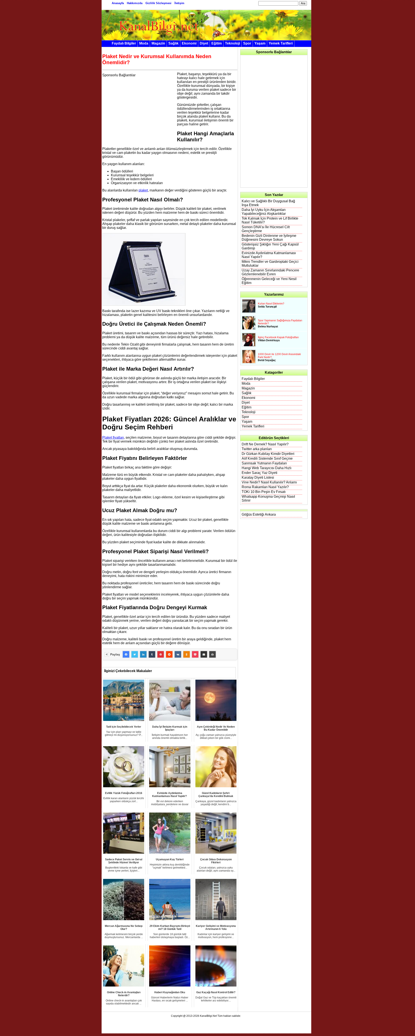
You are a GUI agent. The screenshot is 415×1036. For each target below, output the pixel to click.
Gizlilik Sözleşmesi (158, 3)
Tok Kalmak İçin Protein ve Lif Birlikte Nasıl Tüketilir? (270, 220)
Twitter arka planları (257, 449)
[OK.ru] (186, 654)
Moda (143, 43)
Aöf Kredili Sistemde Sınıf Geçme (267, 458)
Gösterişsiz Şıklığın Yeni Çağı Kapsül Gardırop (270, 246)
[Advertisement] (138, 107)
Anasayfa (118, 3)
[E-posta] (203, 654)
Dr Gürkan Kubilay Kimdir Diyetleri (268, 454)
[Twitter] (134, 654)
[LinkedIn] (143, 654)
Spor (247, 43)
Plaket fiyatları (113, 437)
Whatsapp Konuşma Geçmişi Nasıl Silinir (268, 498)
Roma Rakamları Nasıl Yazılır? (265, 487)
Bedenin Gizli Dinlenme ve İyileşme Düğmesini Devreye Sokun (269, 237)
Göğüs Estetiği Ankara (259, 514)
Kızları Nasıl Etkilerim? (271, 303)
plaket (143, 190)
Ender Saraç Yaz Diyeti (259, 473)
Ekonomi (189, 43)
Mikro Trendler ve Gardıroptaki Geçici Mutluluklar (270, 263)
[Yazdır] (212, 654)
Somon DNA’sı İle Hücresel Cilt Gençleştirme (266, 229)
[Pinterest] (160, 654)
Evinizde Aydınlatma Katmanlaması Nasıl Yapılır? (269, 255)
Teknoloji (232, 43)
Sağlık (173, 43)
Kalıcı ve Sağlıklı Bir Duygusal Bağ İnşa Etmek (268, 203)
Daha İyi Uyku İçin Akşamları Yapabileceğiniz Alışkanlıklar (264, 211)
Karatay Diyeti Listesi (258, 477)
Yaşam (259, 43)
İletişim (179, 3)
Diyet (204, 43)
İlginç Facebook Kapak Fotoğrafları (278, 337)
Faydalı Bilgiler (124, 43)
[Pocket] (195, 654)
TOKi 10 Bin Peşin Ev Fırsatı (264, 492)
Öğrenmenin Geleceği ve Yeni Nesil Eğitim (269, 281)
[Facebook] (126, 654)
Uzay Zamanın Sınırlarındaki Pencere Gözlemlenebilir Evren (270, 272)
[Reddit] (169, 654)
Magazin (158, 43)
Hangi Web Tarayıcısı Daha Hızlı (266, 468)
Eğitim (216, 43)
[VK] (177, 654)
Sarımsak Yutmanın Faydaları (264, 463)
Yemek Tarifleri (281, 43)
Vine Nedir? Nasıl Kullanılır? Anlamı (269, 482)
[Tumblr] (151, 654)
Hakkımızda (134, 3)
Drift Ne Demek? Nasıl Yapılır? (265, 444)
